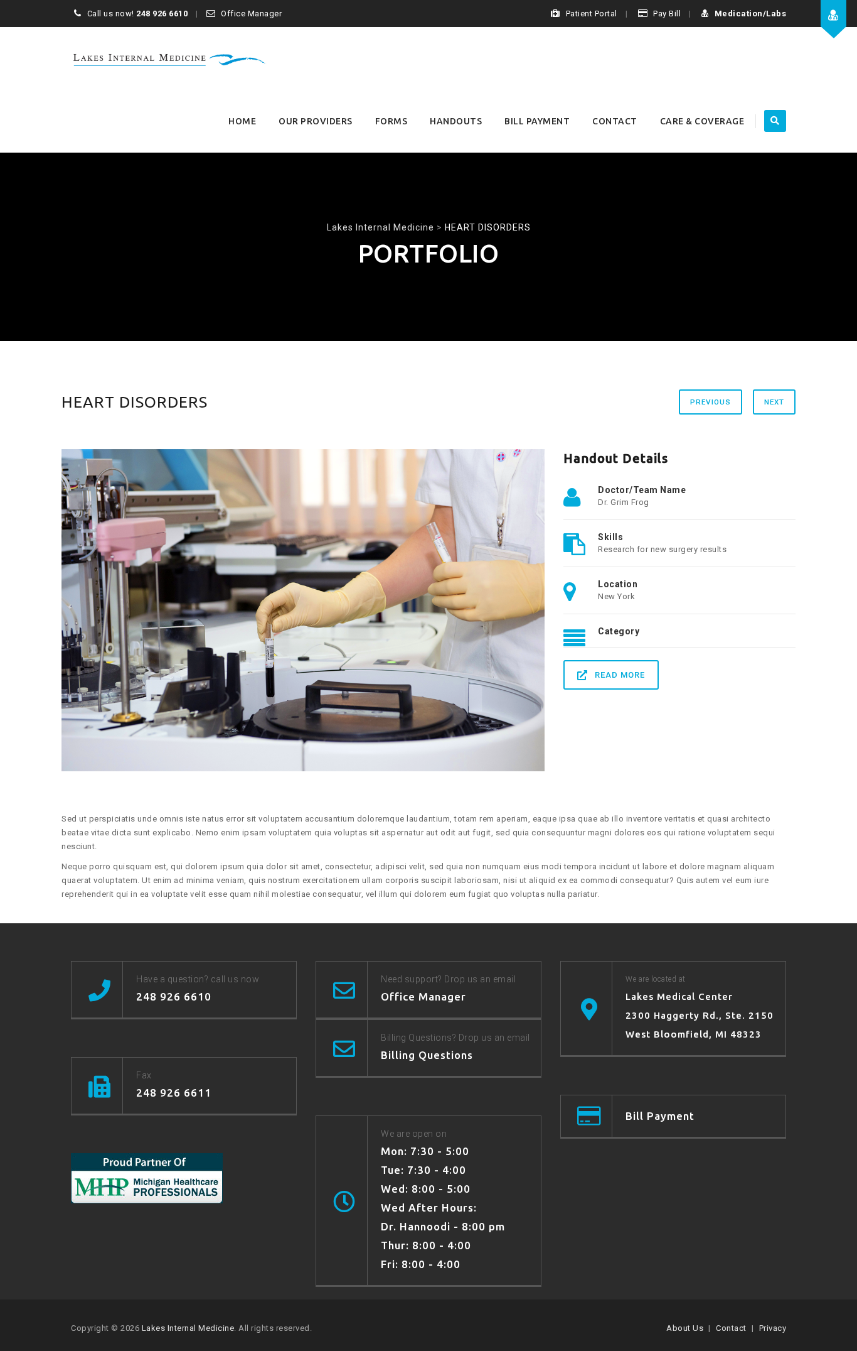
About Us (684, 1328)
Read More (620, 675)
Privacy (773, 1328)
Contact (614, 121)
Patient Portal (591, 13)
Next (774, 402)
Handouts (456, 121)
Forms (391, 121)
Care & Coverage (702, 121)
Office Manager (251, 13)
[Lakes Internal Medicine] (169, 58)
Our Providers (316, 121)
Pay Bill (667, 13)
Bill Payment (537, 121)
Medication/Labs (751, 13)
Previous (710, 402)
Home (242, 121)
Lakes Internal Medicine (188, 1328)
